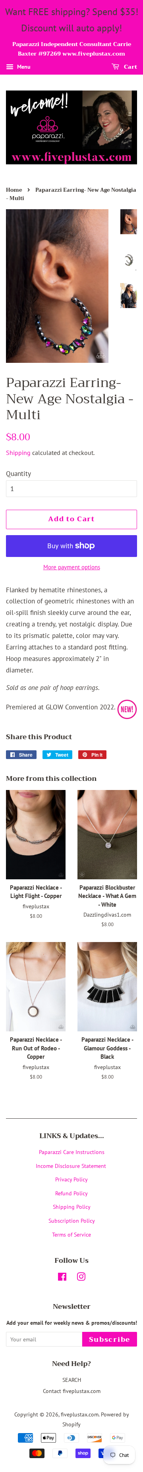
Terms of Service (71, 1234)
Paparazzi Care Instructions (71, 1152)
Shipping (18, 453)
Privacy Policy (71, 1179)
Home (14, 190)
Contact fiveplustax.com (71, 1391)
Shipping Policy (72, 1206)
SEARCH (71, 1379)
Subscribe (109, 1339)
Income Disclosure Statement (72, 1166)
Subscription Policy (71, 1220)
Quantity (18, 473)
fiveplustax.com (80, 1414)
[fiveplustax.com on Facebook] (62, 1278)
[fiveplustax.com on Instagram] (81, 1278)
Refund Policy (71, 1193)
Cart (129, 66)
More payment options (71, 567)
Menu (23, 66)
